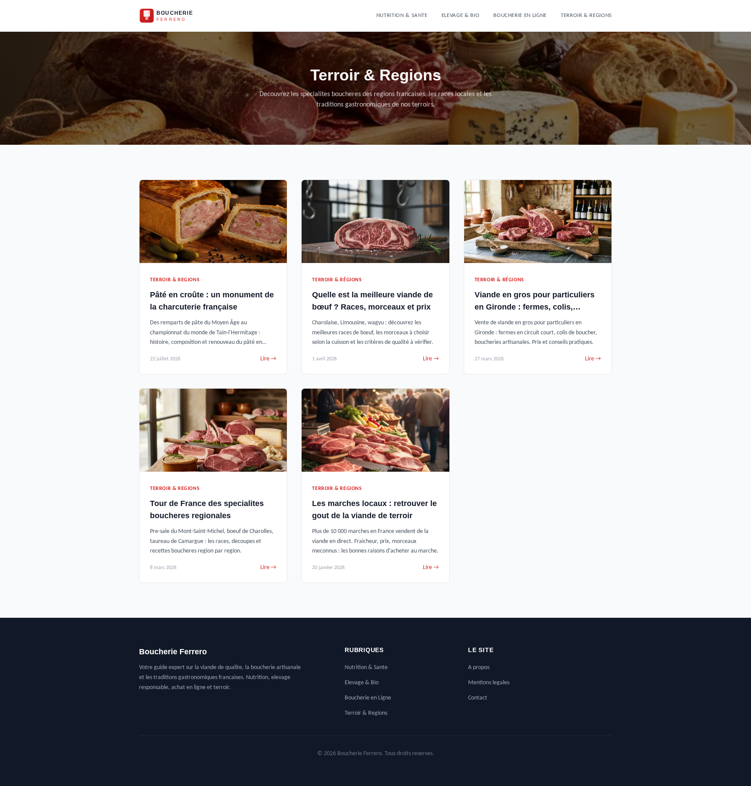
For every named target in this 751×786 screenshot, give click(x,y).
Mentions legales (488, 682)
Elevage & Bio (460, 15)
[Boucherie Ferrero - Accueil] (174, 15)
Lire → (268, 359)
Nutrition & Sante (402, 15)
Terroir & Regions (586, 15)
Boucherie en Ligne (520, 15)
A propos (478, 667)
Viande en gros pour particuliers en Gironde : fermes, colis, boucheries (535, 306)
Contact (477, 698)
